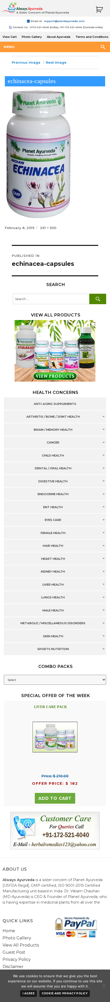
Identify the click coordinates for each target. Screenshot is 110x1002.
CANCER (53, 443)
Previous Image (26, 62)
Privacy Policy (17, 959)
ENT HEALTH (53, 507)
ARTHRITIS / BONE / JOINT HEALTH (53, 417)
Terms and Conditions (91, 37)
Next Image (56, 62)
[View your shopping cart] (99, 10)
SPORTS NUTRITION (53, 649)
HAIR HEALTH (53, 546)
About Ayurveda (58, 37)
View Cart (10, 37)
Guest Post (14, 952)
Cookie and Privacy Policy (65, 993)
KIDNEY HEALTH (53, 572)
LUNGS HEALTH (53, 597)
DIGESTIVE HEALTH (53, 481)
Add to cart (54, 798)
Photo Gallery (32, 37)
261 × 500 (48, 228)
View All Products (21, 945)
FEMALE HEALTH (53, 533)
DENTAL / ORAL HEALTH (53, 468)
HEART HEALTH (53, 559)
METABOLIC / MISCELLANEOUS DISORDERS (52, 623)
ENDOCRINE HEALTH (53, 494)
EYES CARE (53, 520)
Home (9, 930)
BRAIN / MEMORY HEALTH (53, 429)
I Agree (29, 993)
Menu (9, 47)
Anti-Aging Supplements (55, 404)
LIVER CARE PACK (50, 707)
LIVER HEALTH (53, 584)
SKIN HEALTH (53, 636)
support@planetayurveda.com (64, 21)
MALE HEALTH (53, 610)
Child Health (53, 455)
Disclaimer (13, 966)
